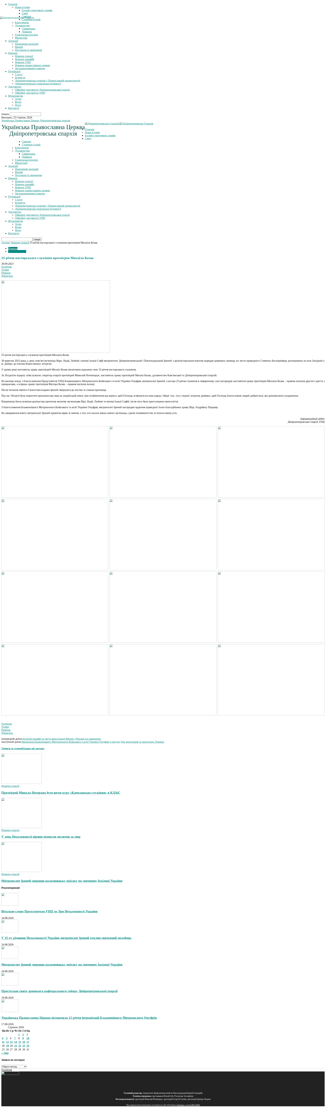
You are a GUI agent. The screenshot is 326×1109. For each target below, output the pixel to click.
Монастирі (21, 37)
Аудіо (18, 98)
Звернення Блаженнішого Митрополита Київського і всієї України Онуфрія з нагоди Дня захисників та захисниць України (93, 741)
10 (27, 1038)
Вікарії (19, 47)
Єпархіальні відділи (26, 34)
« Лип (4, 1053)
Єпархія (12, 4)
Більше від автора (33, 748)
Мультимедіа (15, 95)
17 (27, 1042)
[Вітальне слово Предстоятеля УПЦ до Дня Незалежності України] (9, 904)
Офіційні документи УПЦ (30, 92)
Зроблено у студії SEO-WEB (188, 1105)
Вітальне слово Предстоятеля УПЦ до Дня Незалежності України (49, 911)
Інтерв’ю (20, 77)
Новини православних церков (32, 65)
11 (3, 1042)
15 (19, 1042)
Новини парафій (24, 59)
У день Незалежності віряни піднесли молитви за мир (40, 836)
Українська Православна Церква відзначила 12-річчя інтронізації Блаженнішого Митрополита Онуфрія (79, 1017)
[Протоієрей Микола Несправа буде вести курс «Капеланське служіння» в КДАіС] (21, 783)
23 (23, 1045)
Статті (18, 74)
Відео (18, 102)
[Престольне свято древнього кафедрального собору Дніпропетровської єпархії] (9, 984)
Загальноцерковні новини (30, 68)
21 (15, 1045)
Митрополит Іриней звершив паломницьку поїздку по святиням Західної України (61, 881)
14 (15, 1042)
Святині (26, 141)
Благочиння (22, 147)
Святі (25, 13)
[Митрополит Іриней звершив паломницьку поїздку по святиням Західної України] (21, 871)
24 (27, 1045)
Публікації (14, 71)
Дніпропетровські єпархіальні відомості (38, 83)
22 (19, 1045)
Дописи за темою (11, 748)
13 (11, 1042)
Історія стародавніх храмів (37, 10)
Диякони (27, 31)
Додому (5, 242)
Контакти (13, 108)
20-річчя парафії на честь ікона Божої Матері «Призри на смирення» (61, 738)
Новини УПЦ (23, 62)
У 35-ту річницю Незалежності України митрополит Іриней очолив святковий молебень (66, 938)
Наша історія (22, 7)
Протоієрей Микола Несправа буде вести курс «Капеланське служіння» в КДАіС (60, 792)
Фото (18, 105)
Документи (14, 86)
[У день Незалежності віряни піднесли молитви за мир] (21, 827)
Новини (12, 53)
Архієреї (13, 40)
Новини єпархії (24, 56)
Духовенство (22, 150)
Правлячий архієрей (26, 43)
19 (7, 1045)
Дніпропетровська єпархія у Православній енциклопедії (47, 80)
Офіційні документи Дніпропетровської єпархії (42, 89)
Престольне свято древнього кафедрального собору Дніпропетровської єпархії (59, 991)
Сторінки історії (31, 144)
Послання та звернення (28, 50)
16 (23, 1042)
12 (7, 1042)
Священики (28, 153)
